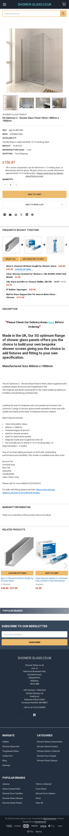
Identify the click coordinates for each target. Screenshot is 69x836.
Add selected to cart (33, 259)
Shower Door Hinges (46, 756)
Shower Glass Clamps (47, 760)
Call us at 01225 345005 (34, 707)
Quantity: (7, 179)
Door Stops (41, 789)
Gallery (5, 741)
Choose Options (23, 269)
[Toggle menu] (4, 4)
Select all (11, 259)
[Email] (10, 214)
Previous (3, 565)
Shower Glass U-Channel (48, 751)
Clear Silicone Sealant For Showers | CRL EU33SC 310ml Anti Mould (51, 579)
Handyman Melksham (15, 719)
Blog (4, 760)
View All (39, 803)
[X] (21, 214)
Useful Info (7, 756)
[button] (34, 204)
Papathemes (40, 822)
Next (66, 565)
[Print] (15, 214)
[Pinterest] (32, 214)
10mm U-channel (43, 784)
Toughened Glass (10, 751)
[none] (34, 60)
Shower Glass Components (49, 741)
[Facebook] (4, 214)
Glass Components (11, 789)
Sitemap (6, 765)
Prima (38, 798)
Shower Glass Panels (12, 803)
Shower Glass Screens (47, 746)
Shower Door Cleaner (45, 793)
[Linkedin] (27, 214)
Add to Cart (52, 573)
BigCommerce (49, 818)
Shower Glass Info (10, 746)
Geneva (5, 784)
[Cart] (64, 4)
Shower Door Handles (12, 793)
